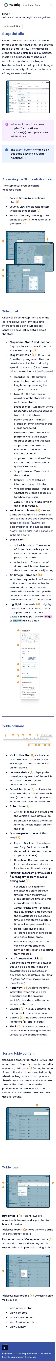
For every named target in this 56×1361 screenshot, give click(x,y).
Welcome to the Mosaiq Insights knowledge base (26, 17)
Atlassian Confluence (26, 1357)
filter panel (23, 522)
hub (34, 522)
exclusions (24, 124)
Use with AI (12, 26)
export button (24, 149)
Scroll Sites (7, 1357)
